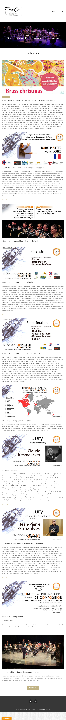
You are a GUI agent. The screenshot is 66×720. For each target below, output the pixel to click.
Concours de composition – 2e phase (16, 421)
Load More (33, 687)
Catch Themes (46, 709)
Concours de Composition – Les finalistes (18, 282)
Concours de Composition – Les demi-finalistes (21, 353)
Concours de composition (12, 616)
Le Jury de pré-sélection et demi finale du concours (22, 543)
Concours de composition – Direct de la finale (20, 241)
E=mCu (28, 709)
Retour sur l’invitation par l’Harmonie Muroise (20, 672)
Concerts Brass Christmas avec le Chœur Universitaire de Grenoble (28, 100)
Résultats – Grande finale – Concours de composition (23, 167)
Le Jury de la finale (9, 470)
